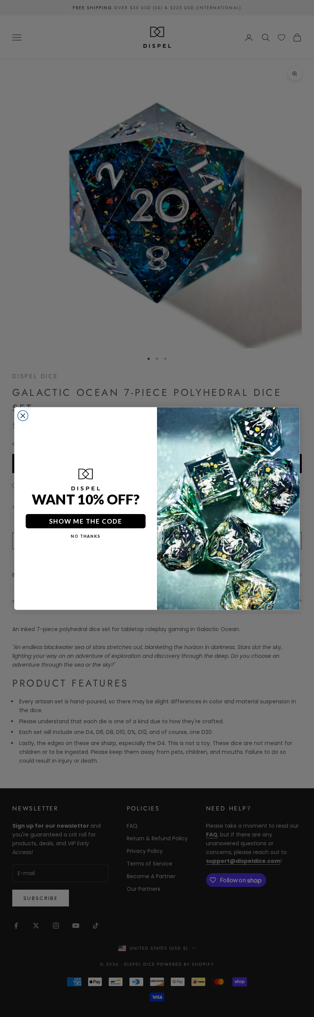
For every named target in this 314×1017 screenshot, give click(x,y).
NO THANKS (86, 536)
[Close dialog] (23, 415)
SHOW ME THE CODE (85, 521)
